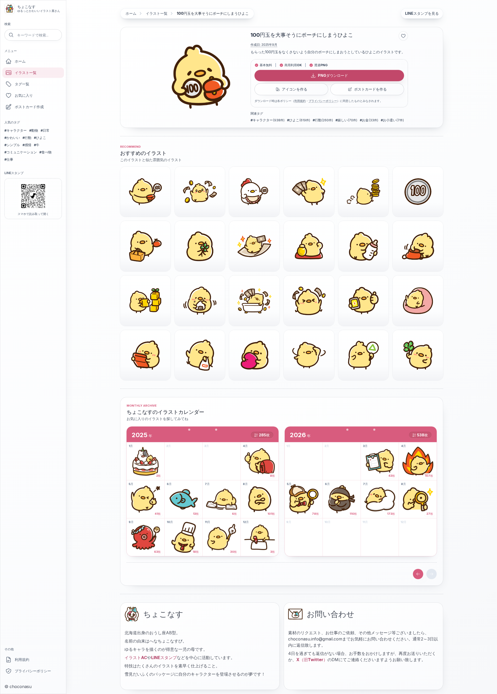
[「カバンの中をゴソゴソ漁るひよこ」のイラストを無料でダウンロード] (418, 246)
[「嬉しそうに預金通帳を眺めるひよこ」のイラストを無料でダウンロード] (145, 355)
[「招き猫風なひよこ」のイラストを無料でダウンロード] (309, 246)
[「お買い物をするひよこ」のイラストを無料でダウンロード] (145, 246)
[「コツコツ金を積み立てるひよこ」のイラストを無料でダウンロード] (145, 300)
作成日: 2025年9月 (264, 45)
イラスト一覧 (25, 72)
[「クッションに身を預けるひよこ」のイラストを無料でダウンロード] (418, 300)
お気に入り (24, 95)
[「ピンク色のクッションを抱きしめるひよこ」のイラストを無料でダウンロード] (254, 355)
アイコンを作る (294, 89)
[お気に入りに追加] (403, 36)
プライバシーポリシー (33, 671)
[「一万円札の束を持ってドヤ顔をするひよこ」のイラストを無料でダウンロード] (309, 192)
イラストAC (136, 657)
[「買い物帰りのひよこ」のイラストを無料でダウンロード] (200, 355)
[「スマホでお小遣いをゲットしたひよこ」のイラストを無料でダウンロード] (363, 300)
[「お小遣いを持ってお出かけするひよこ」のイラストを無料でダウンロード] (145, 192)
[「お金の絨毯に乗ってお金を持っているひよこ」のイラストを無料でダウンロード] (254, 246)
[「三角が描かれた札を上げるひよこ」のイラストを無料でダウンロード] (363, 355)
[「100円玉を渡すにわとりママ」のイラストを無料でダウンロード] (254, 192)
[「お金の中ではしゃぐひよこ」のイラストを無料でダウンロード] (200, 192)
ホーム (20, 61)
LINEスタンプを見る (422, 13)
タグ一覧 (22, 84)
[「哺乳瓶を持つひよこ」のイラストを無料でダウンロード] (363, 246)
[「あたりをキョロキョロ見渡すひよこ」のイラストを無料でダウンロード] (309, 355)
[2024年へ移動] (418, 574)
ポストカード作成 (29, 107)
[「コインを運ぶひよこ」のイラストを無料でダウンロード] (363, 192)
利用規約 (22, 659)
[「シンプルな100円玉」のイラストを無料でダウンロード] (418, 192)
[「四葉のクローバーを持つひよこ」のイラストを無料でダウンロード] (200, 246)
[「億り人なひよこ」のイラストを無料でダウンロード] (254, 300)
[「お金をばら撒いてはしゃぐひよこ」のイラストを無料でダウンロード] (309, 300)
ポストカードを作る (370, 89)
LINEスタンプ (164, 657)
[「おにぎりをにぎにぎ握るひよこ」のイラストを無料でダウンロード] (200, 300)
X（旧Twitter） (311, 659)
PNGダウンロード (333, 75)
